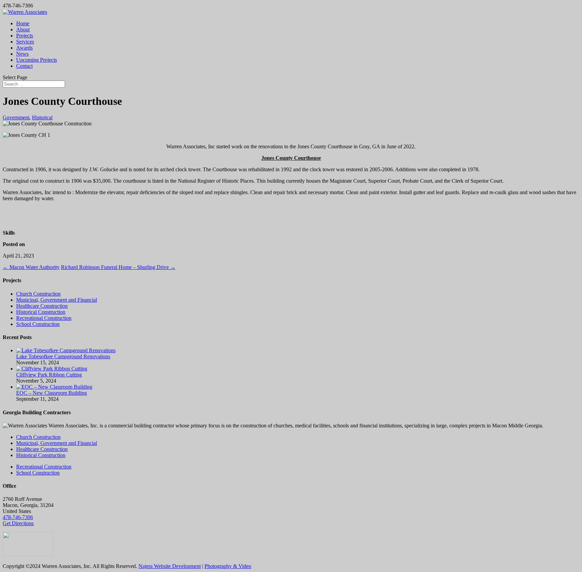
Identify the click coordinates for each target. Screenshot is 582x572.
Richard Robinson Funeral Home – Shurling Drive (118, 267)
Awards (24, 48)
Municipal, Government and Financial (56, 300)
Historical (42, 117)
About (23, 29)
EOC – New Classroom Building (51, 393)
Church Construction (38, 294)
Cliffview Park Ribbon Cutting (49, 375)
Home (22, 23)
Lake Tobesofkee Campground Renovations (63, 356)
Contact (24, 66)
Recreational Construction (43, 318)
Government (16, 117)
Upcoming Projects (36, 60)
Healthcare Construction (42, 306)
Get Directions (18, 523)
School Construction (38, 324)
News (22, 54)
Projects (24, 35)
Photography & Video (227, 566)
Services (25, 41)
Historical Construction (40, 312)
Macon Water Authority (31, 267)
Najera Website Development (169, 566)
